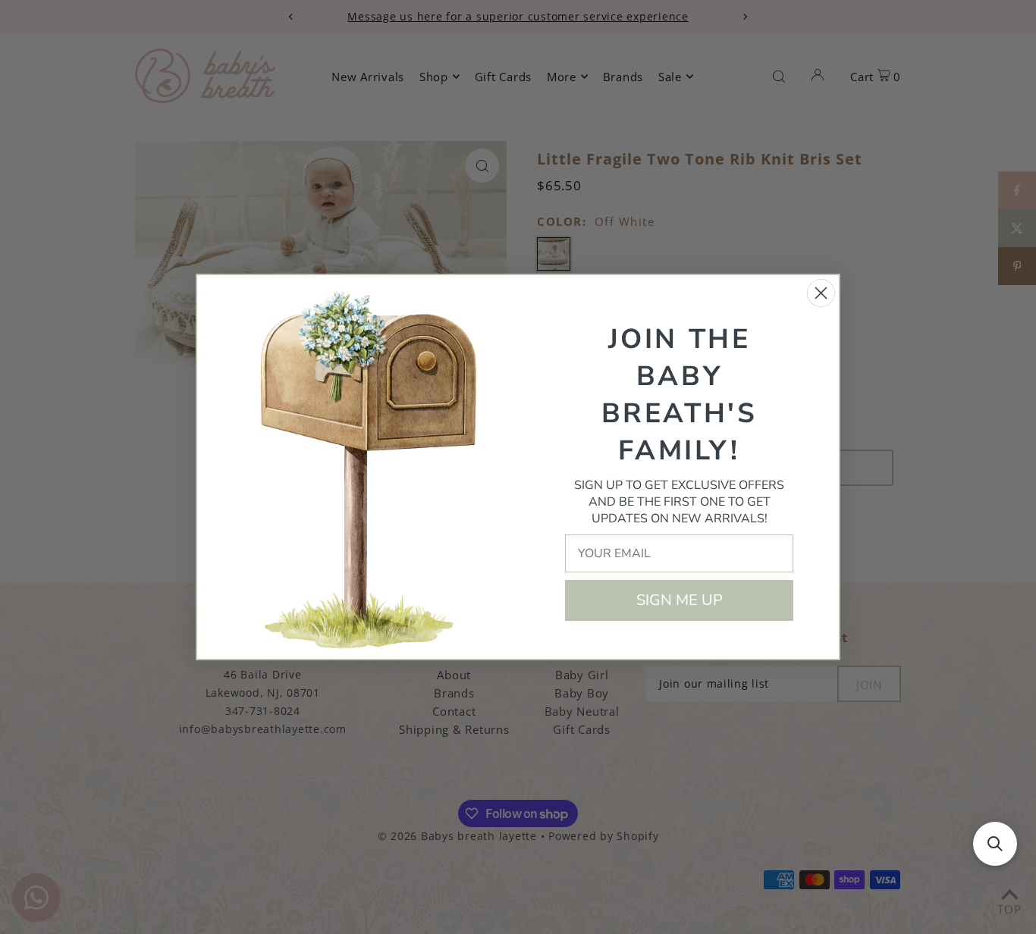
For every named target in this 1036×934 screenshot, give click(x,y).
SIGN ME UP (679, 600)
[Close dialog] (821, 293)
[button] (995, 844)
